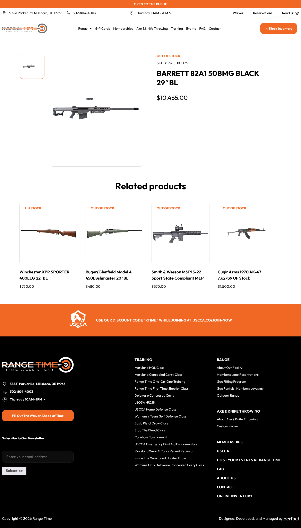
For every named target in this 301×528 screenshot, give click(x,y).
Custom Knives (228, 426)
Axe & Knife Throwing (152, 28)
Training (177, 28)
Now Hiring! (290, 13)
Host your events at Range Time (249, 460)
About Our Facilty (229, 368)
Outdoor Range (228, 395)
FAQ (202, 28)
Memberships (123, 28)
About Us (226, 478)
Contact (215, 28)
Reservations (262, 13)
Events (191, 28)
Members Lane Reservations (238, 374)
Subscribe (14, 470)
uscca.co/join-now (212, 320)
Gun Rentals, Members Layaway (240, 388)
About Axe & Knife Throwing (237, 419)
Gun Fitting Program (231, 381)
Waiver (238, 13)
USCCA (223, 451)
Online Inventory (234, 496)
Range (83, 28)
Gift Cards (102, 28)
